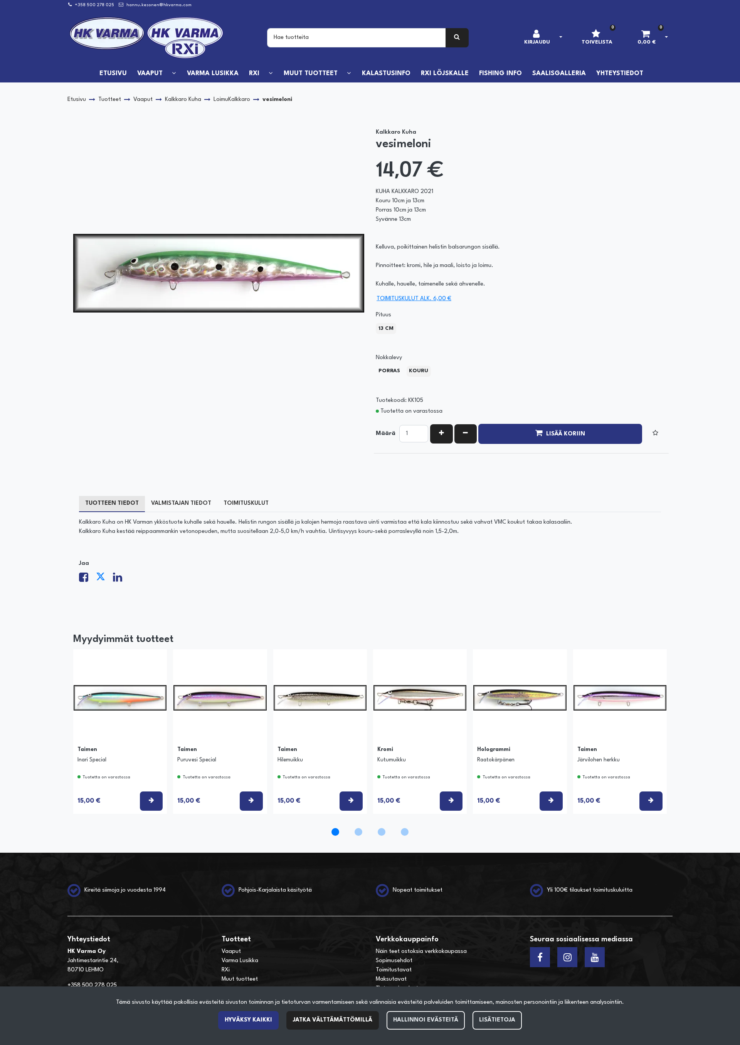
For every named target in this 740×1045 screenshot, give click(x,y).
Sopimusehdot (394, 961)
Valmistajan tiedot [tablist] (181, 503)
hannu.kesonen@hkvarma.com (159, 5)
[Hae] (457, 37)
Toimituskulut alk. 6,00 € (414, 299)
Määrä (385, 434)
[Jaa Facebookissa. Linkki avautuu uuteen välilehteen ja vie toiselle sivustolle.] (87, 580)
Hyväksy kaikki (248, 1020)
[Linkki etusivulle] (147, 38)
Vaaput (231, 951)
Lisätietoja (497, 1020)
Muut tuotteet (240, 979)
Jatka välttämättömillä (332, 1020)
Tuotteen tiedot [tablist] (112, 503)
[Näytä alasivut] (173, 73)
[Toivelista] (655, 433)
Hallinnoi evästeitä (425, 1020)
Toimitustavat (394, 970)
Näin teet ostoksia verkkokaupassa (421, 951)
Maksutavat (391, 979)
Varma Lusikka (240, 961)
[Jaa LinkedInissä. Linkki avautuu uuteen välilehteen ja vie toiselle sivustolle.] (120, 580)
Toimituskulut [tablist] (246, 503)
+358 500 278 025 (94, 5)
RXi (226, 970)
